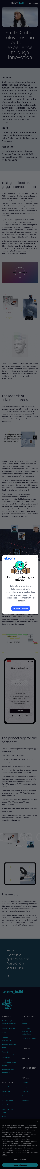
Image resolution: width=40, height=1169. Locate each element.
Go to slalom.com (20, 608)
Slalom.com (16, 589)
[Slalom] (9, 558)
